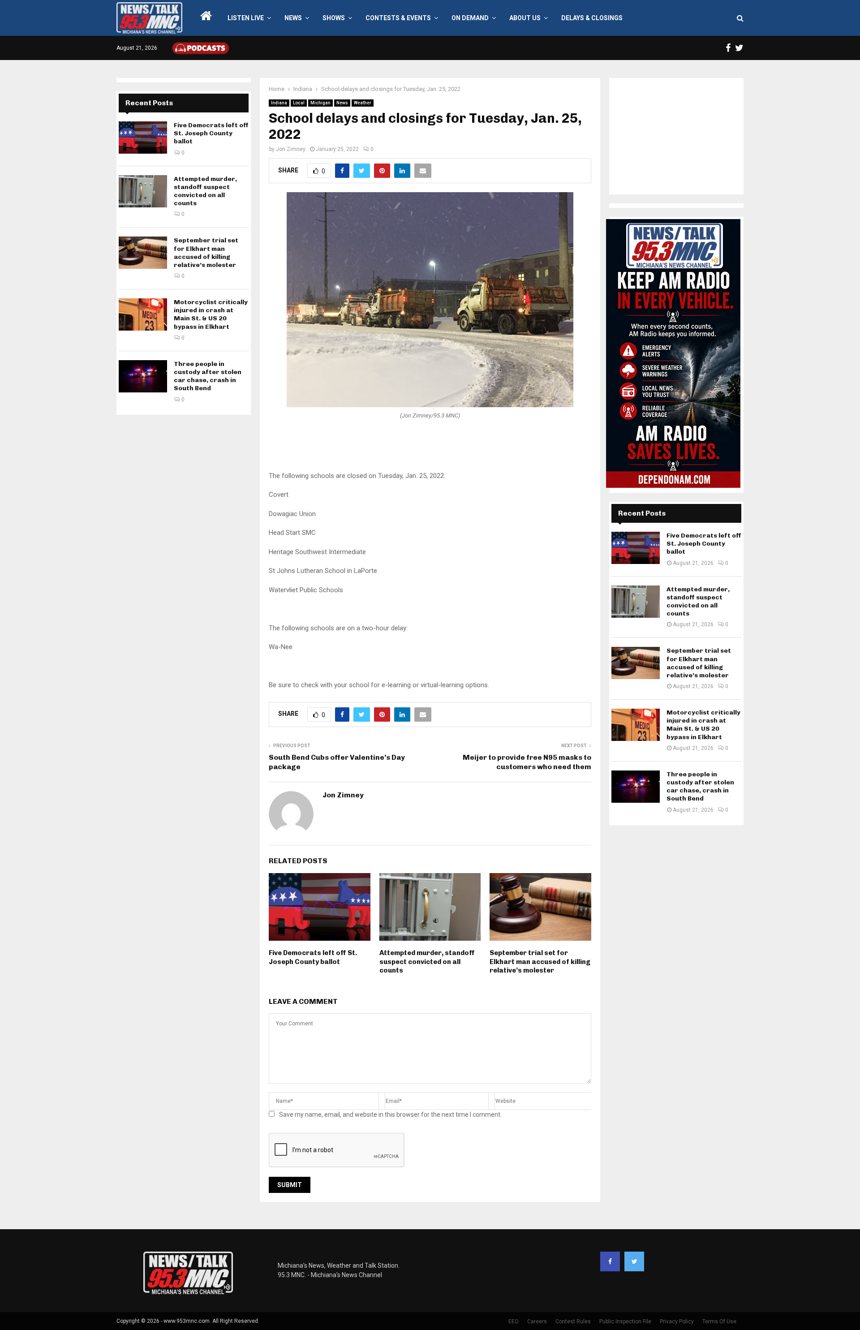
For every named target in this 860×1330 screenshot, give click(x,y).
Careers (537, 1321)
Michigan (320, 102)
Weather (362, 102)
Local (299, 102)
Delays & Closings (592, 18)
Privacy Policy (677, 1321)
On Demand (470, 18)
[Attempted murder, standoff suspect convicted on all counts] (143, 191)
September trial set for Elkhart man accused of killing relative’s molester (540, 961)
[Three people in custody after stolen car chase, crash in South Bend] (143, 376)
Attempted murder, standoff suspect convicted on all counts (427, 961)
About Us (525, 18)
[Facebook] (610, 1261)
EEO (513, 1321)
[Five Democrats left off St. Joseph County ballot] (143, 137)
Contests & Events (398, 18)
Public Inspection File (625, 1321)
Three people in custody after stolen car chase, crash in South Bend (207, 376)
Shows (333, 18)
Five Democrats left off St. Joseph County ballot (313, 957)
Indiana (279, 102)
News (293, 18)
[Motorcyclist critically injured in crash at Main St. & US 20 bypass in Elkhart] (143, 314)
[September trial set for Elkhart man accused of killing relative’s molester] (143, 253)
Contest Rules (573, 1321)
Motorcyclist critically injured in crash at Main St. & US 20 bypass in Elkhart (211, 314)
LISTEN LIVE (246, 18)
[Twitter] (634, 1261)
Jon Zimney (290, 149)
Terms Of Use (719, 1321)
